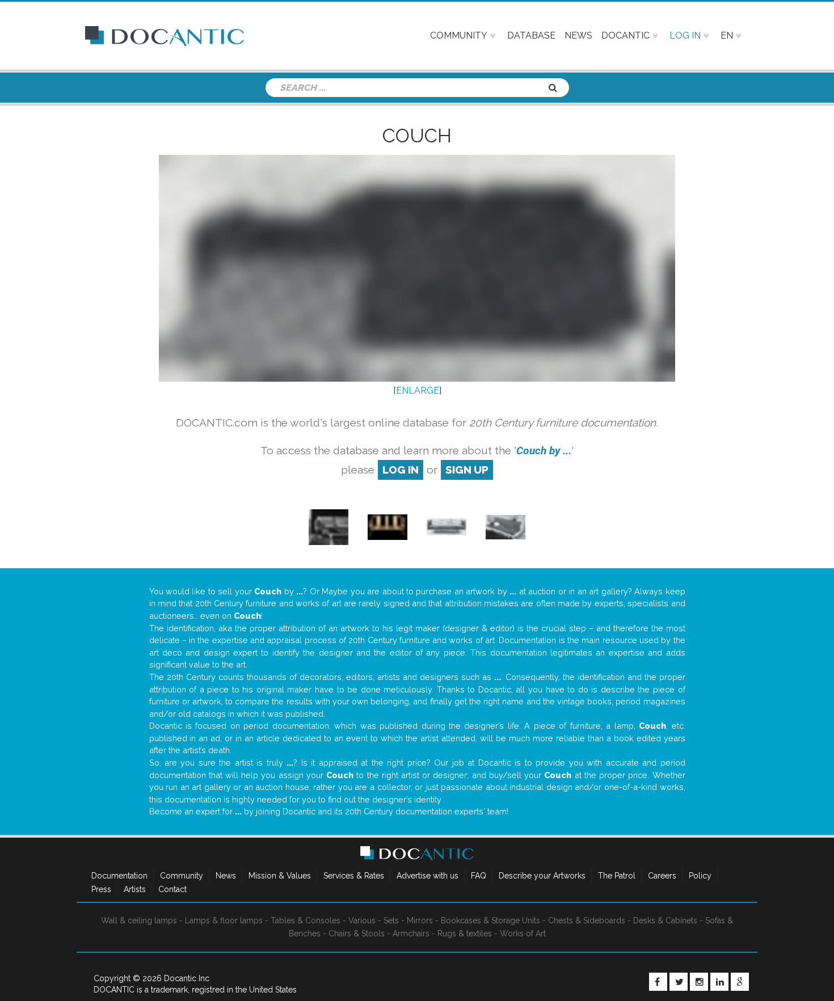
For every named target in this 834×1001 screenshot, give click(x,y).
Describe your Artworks (542, 875)
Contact (172, 889)
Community (181, 875)
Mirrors (420, 920)
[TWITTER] (678, 982)
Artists (135, 889)
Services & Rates (353, 875)
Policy (700, 875)
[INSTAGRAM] (699, 982)
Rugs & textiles (464, 933)
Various (362, 920)
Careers (662, 875)
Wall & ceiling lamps (139, 920)
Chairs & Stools (356, 933)
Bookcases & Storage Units (490, 920)
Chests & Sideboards (586, 920)
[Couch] (328, 526)
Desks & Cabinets (665, 920)
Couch (417, 135)
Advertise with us (427, 875)
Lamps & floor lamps (224, 920)
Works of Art (523, 933)
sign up (466, 469)
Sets (391, 920)
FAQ (478, 875)
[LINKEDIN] (719, 982)
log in (400, 469)
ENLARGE (417, 390)
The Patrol (616, 875)
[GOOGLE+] (740, 982)
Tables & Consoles (305, 920)
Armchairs (411, 933)
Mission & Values (279, 875)
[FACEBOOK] (658, 982)
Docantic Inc (186, 978)
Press (101, 889)
